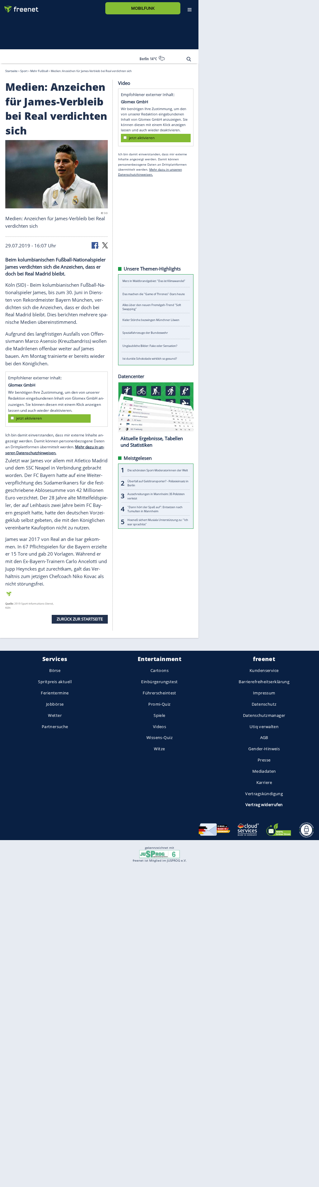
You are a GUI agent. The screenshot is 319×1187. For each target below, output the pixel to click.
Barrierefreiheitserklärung (264, 682)
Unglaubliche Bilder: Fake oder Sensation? (149, 345)
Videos (159, 726)
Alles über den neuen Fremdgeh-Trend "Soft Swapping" (151, 307)
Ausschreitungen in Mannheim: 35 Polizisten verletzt (156, 496)
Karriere (264, 782)
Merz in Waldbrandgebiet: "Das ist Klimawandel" (153, 281)
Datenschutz (264, 704)
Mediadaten (264, 771)
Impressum (264, 693)
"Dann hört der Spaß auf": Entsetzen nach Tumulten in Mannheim (155, 509)
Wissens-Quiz (159, 738)
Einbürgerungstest (159, 682)
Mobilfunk (143, 8)
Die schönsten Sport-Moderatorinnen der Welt (157, 470)
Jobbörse (55, 704)
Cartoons (159, 671)
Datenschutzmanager (264, 715)
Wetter (55, 715)
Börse (54, 671)
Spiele (159, 715)
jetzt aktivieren (29, 418)
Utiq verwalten (264, 726)
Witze (159, 749)
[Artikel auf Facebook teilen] (95, 245)
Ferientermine (55, 693)
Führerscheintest (159, 693)
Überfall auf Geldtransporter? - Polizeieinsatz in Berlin (157, 483)
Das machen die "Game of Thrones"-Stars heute (153, 294)
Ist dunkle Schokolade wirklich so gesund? (149, 359)
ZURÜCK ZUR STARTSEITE (80, 619)
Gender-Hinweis (264, 749)
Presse (264, 760)
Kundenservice (264, 671)
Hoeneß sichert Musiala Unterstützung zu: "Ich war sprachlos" (157, 522)
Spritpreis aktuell (54, 682)
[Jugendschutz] (159, 853)
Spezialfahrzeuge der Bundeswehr (145, 333)
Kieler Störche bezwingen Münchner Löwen (150, 320)
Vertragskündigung (264, 793)
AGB (264, 738)
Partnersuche (55, 726)
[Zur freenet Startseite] (19, 7)
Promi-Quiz (159, 704)
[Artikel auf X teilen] (105, 245)
